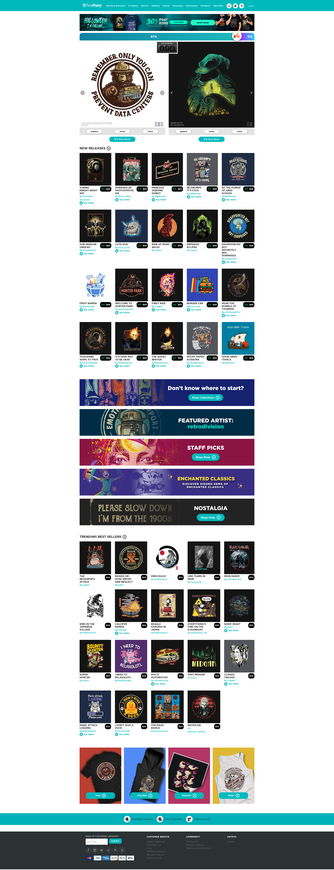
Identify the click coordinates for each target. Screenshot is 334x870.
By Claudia (121, 630)
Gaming (155, 6)
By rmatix (157, 250)
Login (251, 6)
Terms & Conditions (198, 848)
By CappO (157, 306)
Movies (145, 6)
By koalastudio (123, 680)
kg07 (86, 125)
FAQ (149, 848)
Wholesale (154, 858)
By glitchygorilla (124, 309)
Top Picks (218, 6)
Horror (166, 6)
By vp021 (84, 585)
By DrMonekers (159, 579)
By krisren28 (193, 306)
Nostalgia (178, 6)
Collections (192, 6)
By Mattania (228, 363)
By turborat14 (229, 259)
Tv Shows (133, 6)
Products (205, 6)
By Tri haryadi (122, 731)
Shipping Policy (156, 852)
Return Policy (156, 855)
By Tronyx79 (194, 582)
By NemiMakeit (88, 250)
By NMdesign (159, 196)
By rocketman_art (197, 633)
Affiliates (192, 842)
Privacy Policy (195, 845)
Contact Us (154, 845)
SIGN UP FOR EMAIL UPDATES (102, 836)
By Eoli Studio (87, 306)
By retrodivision (232, 579)
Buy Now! (122, 139)
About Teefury (156, 842)
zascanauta (178, 125)
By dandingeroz (123, 363)
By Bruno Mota (123, 196)
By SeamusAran (159, 731)
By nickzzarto (122, 247)
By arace (84, 680)
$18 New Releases (115, 6)
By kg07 (119, 585)
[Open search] (229, 5)
